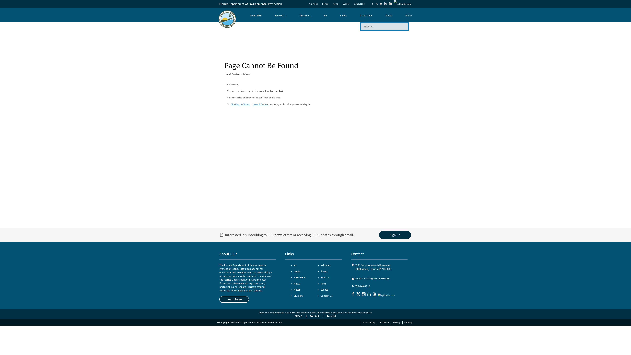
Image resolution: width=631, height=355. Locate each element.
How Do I (279, 15)
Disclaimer (384, 322)
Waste (389, 15)
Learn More (234, 299)
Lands (343, 15)
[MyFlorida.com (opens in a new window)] (402, 3)
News (335, 3)
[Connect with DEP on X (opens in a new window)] (377, 3)
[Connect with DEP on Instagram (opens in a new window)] (381, 3)
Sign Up (395, 235)
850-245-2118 (362, 286)
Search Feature (261, 104)
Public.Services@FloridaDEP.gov (372, 278)
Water (408, 15)
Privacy (396, 322)
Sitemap (408, 322)
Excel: (330, 315)
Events (346, 3)
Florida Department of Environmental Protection (250, 4)
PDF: (297, 315)
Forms (325, 3)
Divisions (304, 15)
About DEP (256, 15)
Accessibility (368, 322)
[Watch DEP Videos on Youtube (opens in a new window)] (390, 3)
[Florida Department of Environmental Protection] (227, 19)
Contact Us (359, 3)
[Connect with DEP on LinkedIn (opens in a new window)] (385, 3)
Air (325, 15)
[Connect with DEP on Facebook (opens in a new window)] (372, 3)
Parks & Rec (366, 15)
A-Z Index (313, 3)
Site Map (235, 104)
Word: (313, 315)
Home (227, 74)
